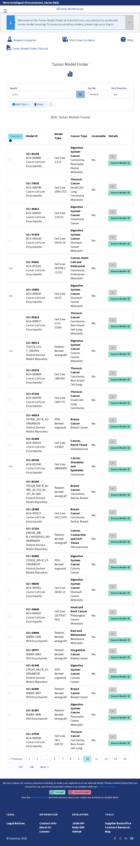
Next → (44, 767)
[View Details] (113, 157)
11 (96, 759)
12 (106, 759)
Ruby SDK (78, 827)
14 (124, 759)
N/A (11, 268)
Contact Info (48, 823)
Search (13, 88)
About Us (45, 827)
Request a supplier (24, 39)
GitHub (76, 832)
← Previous (15, 759)
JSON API (78, 823)
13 (115, 759)
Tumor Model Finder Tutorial (30, 49)
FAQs (130, 39)
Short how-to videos (82, 40)
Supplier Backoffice (118, 823)
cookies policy (39, 797)
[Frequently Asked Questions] (123, 39)
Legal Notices (16, 823)
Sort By (92, 88)
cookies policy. (106, 787)
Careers (44, 832)
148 (31, 767)
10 (87, 759)
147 (20, 767)
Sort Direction (119, 88)
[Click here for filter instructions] (50, 104)
